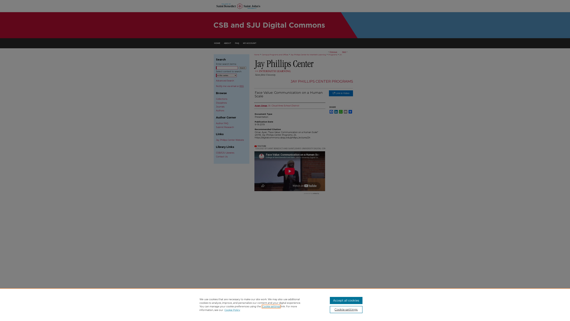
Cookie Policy (232, 310)
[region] (285, 304)
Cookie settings (271, 306)
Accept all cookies (346, 300)
